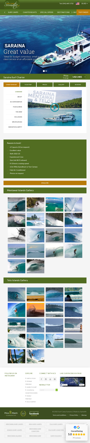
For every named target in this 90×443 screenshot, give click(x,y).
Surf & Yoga (31, 378)
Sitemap (83, 415)
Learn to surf (32, 387)
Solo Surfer (31, 402)
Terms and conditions (59, 415)
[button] (4, 12)
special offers (46, 12)
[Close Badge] (87, 424)
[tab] (12, 84)
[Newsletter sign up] (48, 390)
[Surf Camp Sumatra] (12, 4)
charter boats (30, 12)
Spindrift (83, 412)
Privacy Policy (74, 415)
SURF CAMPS (13, 12)
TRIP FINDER (83, 12)
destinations (63, 12)
